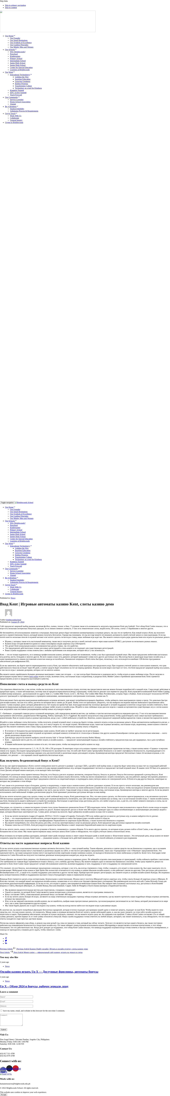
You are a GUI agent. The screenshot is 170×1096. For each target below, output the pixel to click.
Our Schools (10, 50)
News (13, 598)
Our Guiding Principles (19, 45)
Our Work (9, 72)
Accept (3, 1095)
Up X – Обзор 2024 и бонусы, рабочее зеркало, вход (34, 986)
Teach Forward (16, 95)
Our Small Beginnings (19, 40)
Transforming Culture (23, 86)
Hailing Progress (21, 84)
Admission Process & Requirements (24, 111)
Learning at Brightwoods (20, 70)
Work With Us (15, 116)
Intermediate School (18, 61)
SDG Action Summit (18, 93)
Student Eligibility (17, 109)
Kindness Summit (17, 90)
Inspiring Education (22, 79)
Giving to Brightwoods (14, 122)
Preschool (14, 54)
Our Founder (15, 38)
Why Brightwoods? (17, 52)
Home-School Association (20, 102)
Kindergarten (15, 56)
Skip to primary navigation (15, 5)
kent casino (33, 676)
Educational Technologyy (20, 75)
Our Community (11, 97)
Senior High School (18, 65)
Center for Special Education (21, 67)
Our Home (9, 36)
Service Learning (16, 100)
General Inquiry (16, 120)
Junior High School (17, 63)
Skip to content (11, 7)
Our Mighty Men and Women (21, 47)
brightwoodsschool (13, 620)
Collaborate (14, 118)
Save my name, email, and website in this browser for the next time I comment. (34, 1011)
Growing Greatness (22, 81)
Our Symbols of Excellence (21, 43)
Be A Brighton (10, 106)
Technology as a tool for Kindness (28, 88)
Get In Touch (10, 113)
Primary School (16, 58)
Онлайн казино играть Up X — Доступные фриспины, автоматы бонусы (49, 971)
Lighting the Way (22, 77)
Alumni (13, 104)
